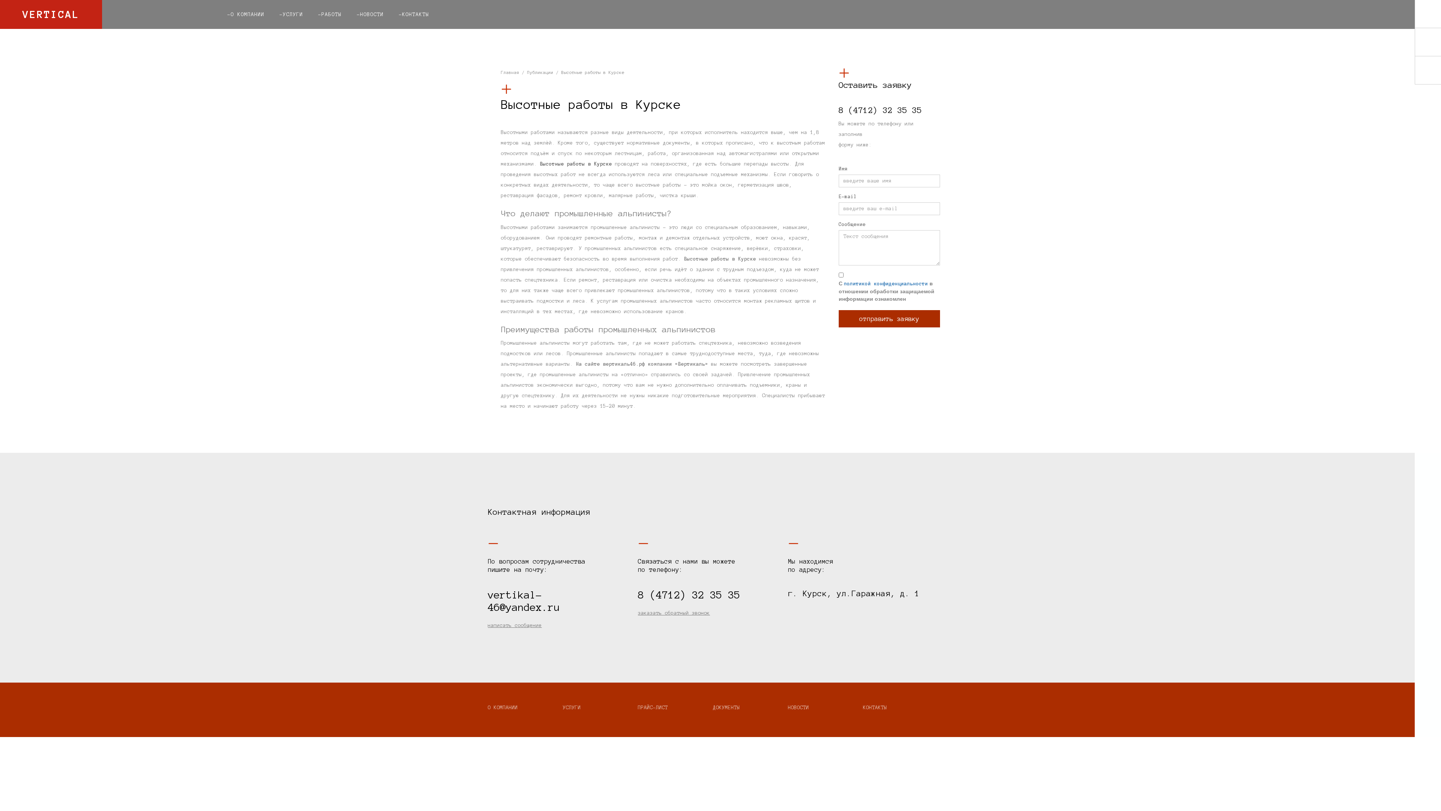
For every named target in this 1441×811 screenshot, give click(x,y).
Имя (843, 169)
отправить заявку (889, 318)
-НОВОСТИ (370, 14)
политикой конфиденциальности (886, 283)
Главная (510, 72)
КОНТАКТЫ (875, 707)
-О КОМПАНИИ (246, 14)
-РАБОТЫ (330, 14)
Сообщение (852, 224)
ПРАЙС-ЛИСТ (653, 707)
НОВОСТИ (798, 707)
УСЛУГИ (572, 707)
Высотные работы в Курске (576, 164)
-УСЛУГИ (291, 14)
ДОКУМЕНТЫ (726, 707)
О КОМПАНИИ (503, 707)
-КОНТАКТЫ (414, 14)
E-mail (848, 196)
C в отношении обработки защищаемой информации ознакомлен (886, 291)
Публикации (540, 72)
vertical (51, 14)
